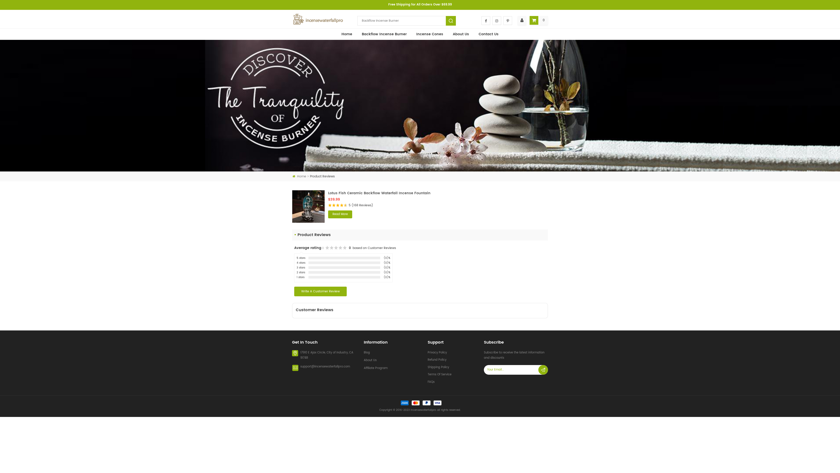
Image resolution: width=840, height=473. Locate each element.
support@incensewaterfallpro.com (325, 366)
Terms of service (440, 374)
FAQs (431, 382)
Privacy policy (437, 352)
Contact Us (489, 34)
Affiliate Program (376, 368)
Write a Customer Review (320, 291)
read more (340, 214)
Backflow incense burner (384, 34)
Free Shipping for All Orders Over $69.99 (420, 4)
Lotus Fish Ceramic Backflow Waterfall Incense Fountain (379, 193)
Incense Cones (429, 34)
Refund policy (437, 360)
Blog (367, 352)
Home (346, 34)
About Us (461, 34)
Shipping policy (438, 367)
